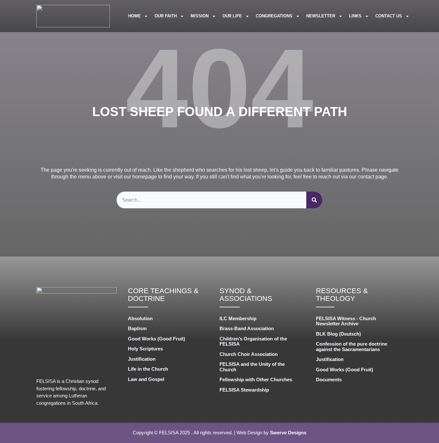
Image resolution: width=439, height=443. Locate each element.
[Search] (314, 200)
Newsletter (320, 16)
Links (355, 16)
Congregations (274, 16)
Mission (200, 16)
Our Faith (166, 16)
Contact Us (388, 16)
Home (134, 16)
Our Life (232, 16)
